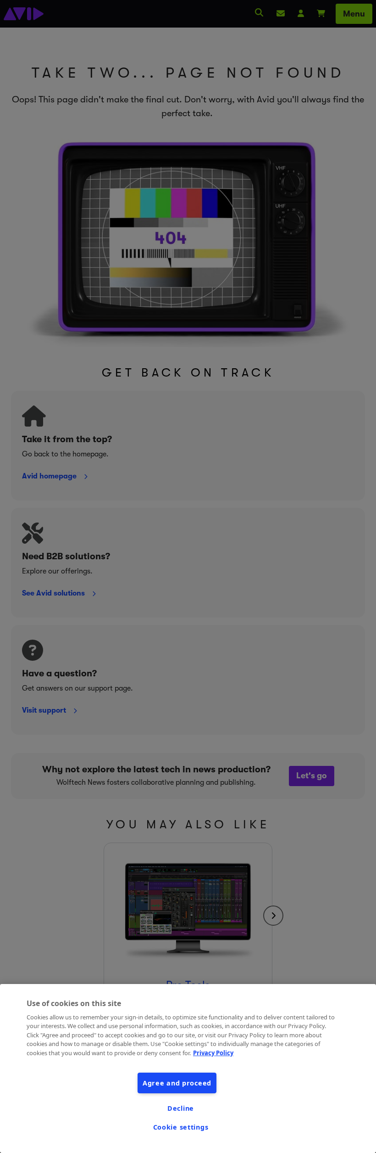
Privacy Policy (213, 1053)
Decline (180, 1108)
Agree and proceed (177, 1083)
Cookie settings (181, 1127)
